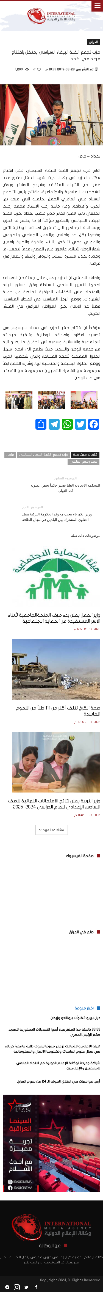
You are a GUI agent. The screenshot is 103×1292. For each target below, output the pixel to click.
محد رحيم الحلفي (83, 461)
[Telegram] (7, 1287)
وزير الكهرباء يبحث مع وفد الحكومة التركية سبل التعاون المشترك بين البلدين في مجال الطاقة (57, 513)
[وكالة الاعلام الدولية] (51, 6)
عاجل (10, 455)
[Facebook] (36, 1287)
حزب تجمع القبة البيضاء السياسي (43, 455)
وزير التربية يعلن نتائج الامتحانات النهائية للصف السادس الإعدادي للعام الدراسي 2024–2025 (54, 804)
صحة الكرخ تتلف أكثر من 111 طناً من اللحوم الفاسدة (58, 711)
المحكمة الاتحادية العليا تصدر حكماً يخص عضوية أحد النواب (65, 484)
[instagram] (16, 1287)
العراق (93, 42)
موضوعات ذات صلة (85, 535)
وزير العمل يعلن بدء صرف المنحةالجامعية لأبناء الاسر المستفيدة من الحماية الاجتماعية (54, 618)
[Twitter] (26, 1287)
